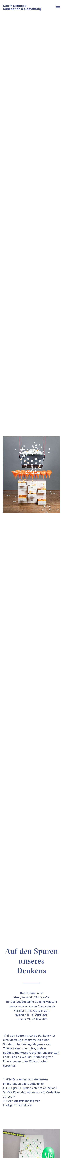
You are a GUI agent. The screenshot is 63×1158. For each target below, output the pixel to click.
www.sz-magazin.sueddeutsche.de (31, 1006)
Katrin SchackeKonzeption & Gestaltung (22, 7)
